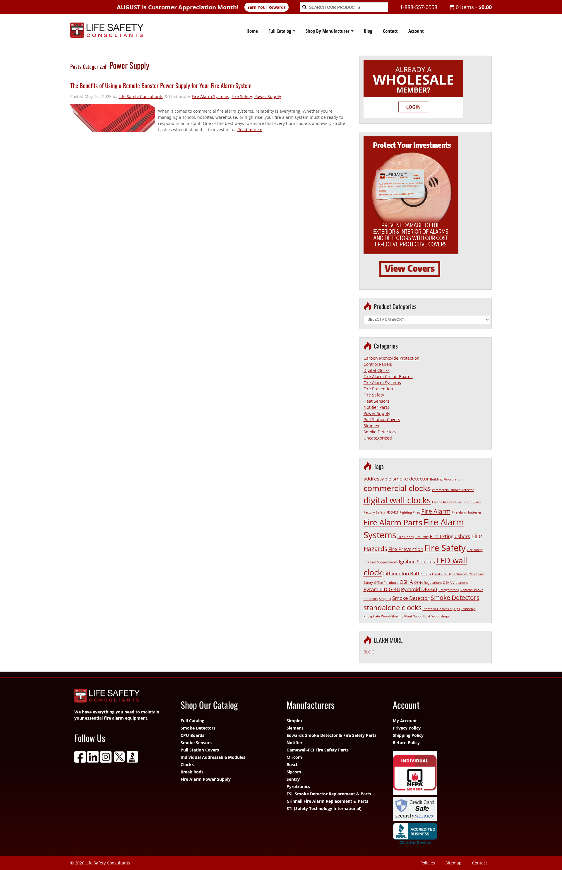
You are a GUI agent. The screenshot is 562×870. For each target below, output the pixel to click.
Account (416, 31)
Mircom (294, 757)
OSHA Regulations (428, 583)
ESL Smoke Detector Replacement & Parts (329, 794)
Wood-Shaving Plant (396, 616)
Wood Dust (421, 616)
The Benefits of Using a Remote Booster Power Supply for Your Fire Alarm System (160, 85)
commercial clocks (397, 488)
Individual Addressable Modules (213, 757)
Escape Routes (443, 502)
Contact (390, 31)
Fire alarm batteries (467, 512)
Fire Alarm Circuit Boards (388, 376)
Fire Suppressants (383, 562)
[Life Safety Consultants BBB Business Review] (440, 834)
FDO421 (392, 512)
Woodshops (440, 616)
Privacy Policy (407, 728)
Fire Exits (422, 537)
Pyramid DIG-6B (419, 589)
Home (252, 31)
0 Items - (473, 7)
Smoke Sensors (196, 742)
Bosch (293, 764)
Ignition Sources (417, 561)
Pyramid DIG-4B (382, 589)
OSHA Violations (455, 583)
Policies (427, 863)
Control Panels (378, 364)
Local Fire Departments (449, 574)
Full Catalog (279, 31)
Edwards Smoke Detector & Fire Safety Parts (331, 735)
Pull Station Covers (382, 419)
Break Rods (192, 772)
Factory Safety (374, 512)
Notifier (294, 742)
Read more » (249, 129)
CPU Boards (192, 735)
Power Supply (267, 96)
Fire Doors (405, 537)
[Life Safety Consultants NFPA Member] (440, 773)
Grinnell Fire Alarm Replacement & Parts (327, 801)
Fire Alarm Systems (210, 96)
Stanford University (438, 609)
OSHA (406, 582)
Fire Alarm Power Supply (206, 779)
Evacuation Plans (468, 502)
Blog (368, 31)
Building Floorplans (445, 479)
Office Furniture (386, 583)
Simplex (371, 425)
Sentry (293, 779)
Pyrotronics (298, 786)
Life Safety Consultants (141, 96)
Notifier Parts (376, 407)
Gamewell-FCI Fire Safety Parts (318, 750)
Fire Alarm (435, 511)
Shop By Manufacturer (327, 31)
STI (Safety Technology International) (324, 808)
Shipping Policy (408, 735)
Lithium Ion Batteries (407, 573)
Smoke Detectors (380, 432)
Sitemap (454, 863)
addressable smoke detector (396, 478)
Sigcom (294, 772)
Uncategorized (378, 438)
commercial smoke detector (453, 490)
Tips (457, 609)
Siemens (295, 728)
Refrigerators (448, 590)
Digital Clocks (377, 370)
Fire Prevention (378, 389)
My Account (405, 720)
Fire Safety (242, 96)
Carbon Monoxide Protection (391, 358)
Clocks (187, 764)
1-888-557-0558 (418, 7)
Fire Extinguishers (450, 536)
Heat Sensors (376, 401)
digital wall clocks (397, 500)
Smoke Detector (410, 598)
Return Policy (406, 742)
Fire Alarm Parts (393, 522)
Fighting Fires (410, 512)
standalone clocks (393, 607)
